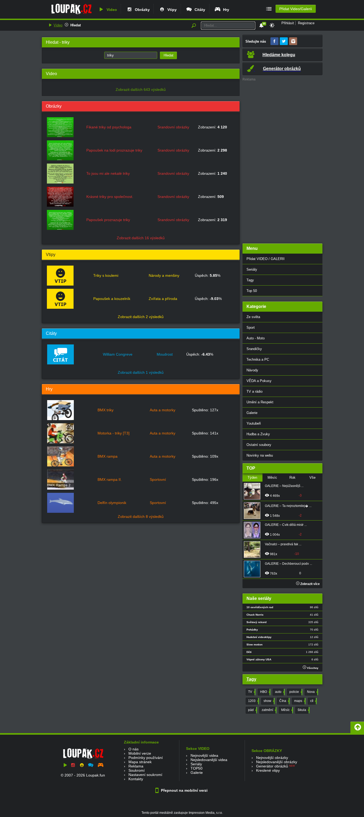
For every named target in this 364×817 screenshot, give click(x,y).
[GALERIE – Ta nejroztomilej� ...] (254, 510)
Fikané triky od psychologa (108, 127)
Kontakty (135, 779)
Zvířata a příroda (163, 298)
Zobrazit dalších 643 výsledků (141, 89)
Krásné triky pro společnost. (109, 196)
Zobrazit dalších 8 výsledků (141, 516)
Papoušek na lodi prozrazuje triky (114, 150)
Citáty (198, 9)
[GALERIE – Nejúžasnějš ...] (254, 491)
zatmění (269, 710)
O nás (133, 749)
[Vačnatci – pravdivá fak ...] (254, 549)
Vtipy (171, 9)
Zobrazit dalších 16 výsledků (141, 238)
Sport (250, 328)
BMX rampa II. (110, 479)
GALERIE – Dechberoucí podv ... (288, 563)
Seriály (251, 269)
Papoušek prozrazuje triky (108, 220)
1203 (253, 701)
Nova (312, 692)
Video (110, 9)
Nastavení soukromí (145, 775)
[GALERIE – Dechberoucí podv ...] (254, 569)
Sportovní (158, 479)
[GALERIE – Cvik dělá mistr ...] (254, 530)
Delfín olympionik (112, 503)
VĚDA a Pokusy (259, 381)
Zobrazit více (310, 584)
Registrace (306, 23)
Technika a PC (257, 359)
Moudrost (165, 354)
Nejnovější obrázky (272, 757)
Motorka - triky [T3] (114, 433)
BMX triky (106, 410)
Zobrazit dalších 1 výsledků (141, 372)
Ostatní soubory (258, 445)
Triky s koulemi (105, 275)
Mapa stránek (140, 762)
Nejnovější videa (204, 755)
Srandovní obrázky (173, 127)
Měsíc (272, 477)
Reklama (135, 766)
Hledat (75, 25)
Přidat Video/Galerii (295, 9)
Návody (252, 370)
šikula (303, 710)
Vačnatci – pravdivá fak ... (283, 544)
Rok (292, 477)
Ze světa (253, 317)
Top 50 (251, 291)
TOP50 (197, 768)
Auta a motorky (162, 410)
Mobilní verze (139, 753)
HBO (264, 692)
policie (295, 692)
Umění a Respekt (259, 402)
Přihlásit (287, 23)
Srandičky (254, 349)
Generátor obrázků (272, 766)
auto (279, 692)
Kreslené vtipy (268, 770)
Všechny (312, 667)
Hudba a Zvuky (258, 434)
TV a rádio (254, 391)
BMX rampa (108, 456)
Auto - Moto (255, 338)
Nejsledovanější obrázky (276, 762)
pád (252, 710)
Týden (252, 477)
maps (299, 701)
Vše (312, 477)
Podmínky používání (145, 757)
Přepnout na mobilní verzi (184, 790)
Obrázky (141, 9)
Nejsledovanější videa (209, 760)
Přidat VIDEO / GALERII (265, 259)
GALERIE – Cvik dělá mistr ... (286, 524)
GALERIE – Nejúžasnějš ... (284, 485)
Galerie (251, 413)
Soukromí (136, 770)
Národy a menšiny (164, 275)
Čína (284, 701)
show (269, 701)
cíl (313, 701)
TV (251, 692)
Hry (225, 9)
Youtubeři (253, 423)
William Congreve (117, 354)
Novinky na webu (259, 455)
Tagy (250, 280)
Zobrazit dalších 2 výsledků (141, 317)
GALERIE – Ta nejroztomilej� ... (288, 505)
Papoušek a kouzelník (111, 298)
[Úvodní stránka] (71, 15)
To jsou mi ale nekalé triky (108, 173)
